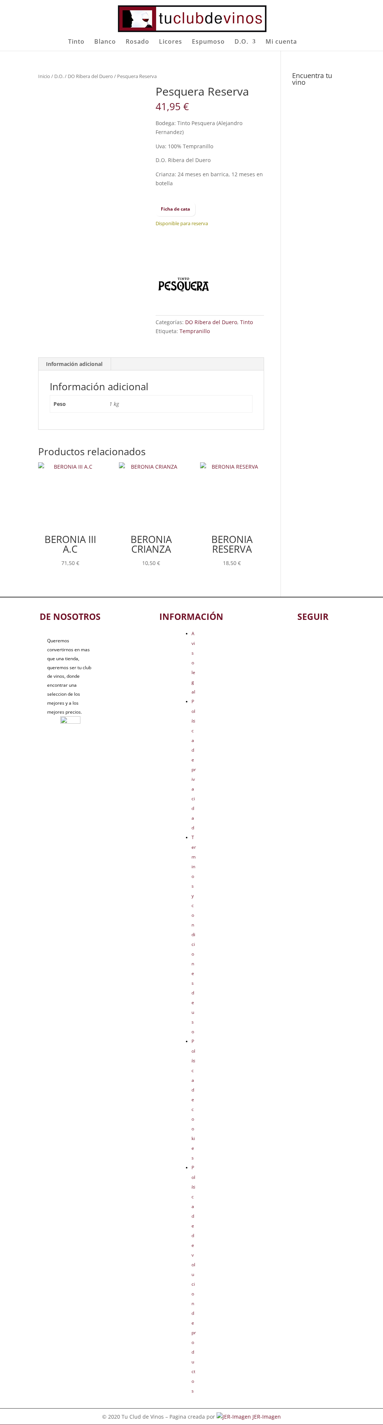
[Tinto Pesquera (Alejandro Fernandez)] (184, 286)
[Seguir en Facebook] (300, 640)
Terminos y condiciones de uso (194, 934)
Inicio (44, 76)
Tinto (76, 42)
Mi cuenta (281, 42)
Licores (170, 42)
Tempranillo (195, 331)
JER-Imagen (266, 1416)
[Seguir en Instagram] (325, 640)
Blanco (105, 42)
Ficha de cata (175, 209)
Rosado (137, 42)
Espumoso (208, 42)
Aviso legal (193, 662)
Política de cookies (193, 1099)
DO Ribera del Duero (90, 76)
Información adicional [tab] (74, 363)
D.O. (241, 42)
